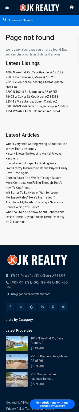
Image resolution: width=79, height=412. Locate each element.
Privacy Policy (15, 408)
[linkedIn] (42, 307)
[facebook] (10, 307)
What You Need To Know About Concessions (35, 212)
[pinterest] (53, 307)
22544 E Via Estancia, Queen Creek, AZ (31, 101)
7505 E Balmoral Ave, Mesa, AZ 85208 (31, 77)
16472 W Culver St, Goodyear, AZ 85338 (32, 96)
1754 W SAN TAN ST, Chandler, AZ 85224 (33, 111)
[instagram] (63, 307)
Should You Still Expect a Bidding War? (31, 163)
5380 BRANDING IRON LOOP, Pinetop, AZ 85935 (37, 106)
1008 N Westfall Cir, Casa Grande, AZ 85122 (34, 72)
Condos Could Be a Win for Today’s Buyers (33, 178)
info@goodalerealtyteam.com (31, 294)
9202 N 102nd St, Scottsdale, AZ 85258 (32, 91)
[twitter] (20, 307)
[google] (31, 307)
